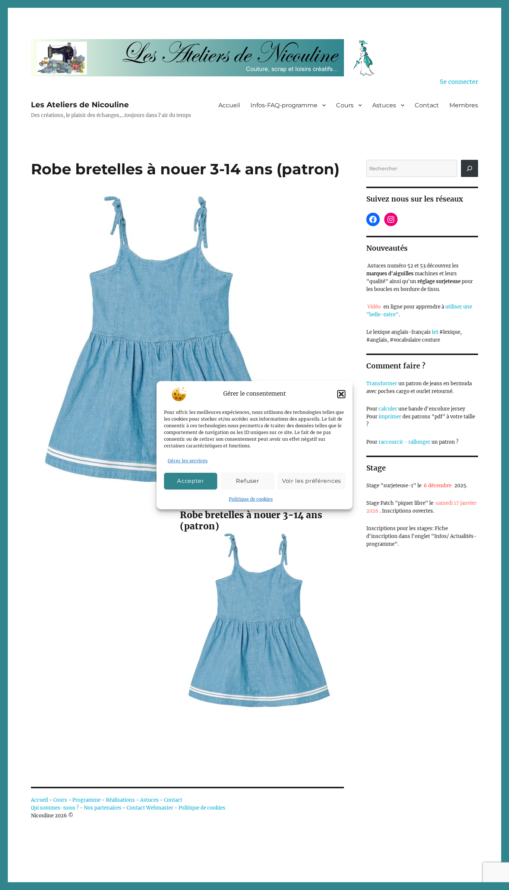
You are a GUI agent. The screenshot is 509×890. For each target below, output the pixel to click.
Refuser (247, 480)
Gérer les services (188, 460)
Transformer (381, 383)
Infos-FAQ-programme (283, 105)
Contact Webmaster (150, 808)
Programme (86, 800)
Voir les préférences (311, 480)
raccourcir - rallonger (404, 442)
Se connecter (459, 81)
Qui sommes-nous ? (55, 808)
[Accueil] (208, 57)
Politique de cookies (251, 499)
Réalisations (120, 800)
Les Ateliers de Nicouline (80, 104)
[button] (341, 394)
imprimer (390, 417)
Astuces (384, 105)
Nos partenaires (102, 808)
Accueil (229, 105)
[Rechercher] (469, 168)
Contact (427, 105)
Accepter (190, 480)
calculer (387, 409)
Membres (463, 105)
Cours (345, 105)
